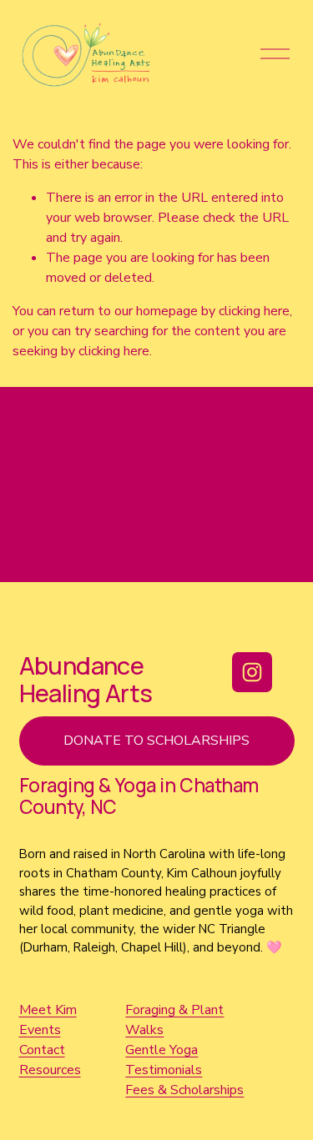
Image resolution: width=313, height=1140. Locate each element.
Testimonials (163, 1070)
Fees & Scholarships (184, 1090)
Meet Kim (48, 1010)
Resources (50, 1070)
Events (40, 1030)
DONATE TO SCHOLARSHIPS (156, 740)
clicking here (254, 311)
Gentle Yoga (161, 1050)
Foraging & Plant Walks (174, 1020)
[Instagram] (252, 672)
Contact (42, 1050)
